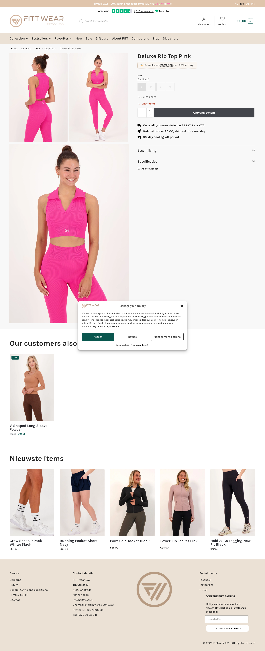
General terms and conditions (29, 589)
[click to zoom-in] (69, 233)
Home (14, 48)
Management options (167, 336)
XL (170, 86)
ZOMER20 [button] (166, 65)
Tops (37, 48)
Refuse (132, 336)
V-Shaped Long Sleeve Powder (29, 427)
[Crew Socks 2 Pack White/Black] (32, 502)
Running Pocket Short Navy (78, 542)
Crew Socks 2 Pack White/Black (26, 542)
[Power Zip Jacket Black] (132, 502)
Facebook (205, 579)
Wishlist (223, 24)
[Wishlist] (49, 359)
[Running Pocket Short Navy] (82, 502)
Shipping (15, 579)
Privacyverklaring (139, 345)
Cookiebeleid (122, 345)
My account (204, 24)
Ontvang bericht (204, 112)
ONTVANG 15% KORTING (227, 628)
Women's (26, 48)
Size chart (149, 96)
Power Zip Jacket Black (130, 541)
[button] (182, 306)
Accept (98, 336)
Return (14, 584)
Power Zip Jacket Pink (179, 541)
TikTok (203, 589)
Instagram (206, 584)
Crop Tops (50, 48)
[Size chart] (140, 97)
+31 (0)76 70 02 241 (85, 614)
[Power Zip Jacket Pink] (182, 502)
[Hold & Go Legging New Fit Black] (232, 502)
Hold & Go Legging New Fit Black (230, 542)
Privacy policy (18, 594)
